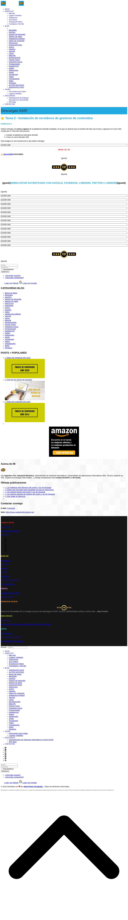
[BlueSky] (5, 552)
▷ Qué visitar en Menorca (15, 496)
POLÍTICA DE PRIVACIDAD (12, 641)
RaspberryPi (14, 66)
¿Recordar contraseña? (14, 278)
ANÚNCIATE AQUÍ (16, 87)
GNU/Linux (13, 43)
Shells (11, 72)
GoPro (11, 47)
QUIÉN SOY (9, 11)
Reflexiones (13, 70)
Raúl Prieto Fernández (33, 787)
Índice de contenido (16, 41)
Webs (11, 81)
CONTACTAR (10, 104)
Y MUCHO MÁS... (8, 584)
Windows (12, 83)
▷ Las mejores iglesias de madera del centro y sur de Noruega (30, 494)
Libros (11, 53)
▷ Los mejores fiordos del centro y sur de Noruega (25, 492)
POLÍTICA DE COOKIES (11, 637)
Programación (14, 64)
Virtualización (14, 79)
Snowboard (13, 75)
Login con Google (29, 283)
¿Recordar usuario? (13, 276)
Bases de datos (11, 293)
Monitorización (14, 58)
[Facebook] (5, 539)
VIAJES (7, 89)
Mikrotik (8, 320)
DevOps (12, 32)
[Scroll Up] (64, 918)
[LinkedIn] (5, 549)
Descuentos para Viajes (17, 91)
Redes (11, 68)
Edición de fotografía (17, 34)
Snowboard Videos (15, 22)
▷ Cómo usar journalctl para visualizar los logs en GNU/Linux (29, 490)
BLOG (7, 26)
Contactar (11, 508)
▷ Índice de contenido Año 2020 (17, 358)
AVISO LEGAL (6, 633)
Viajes (11, 77)
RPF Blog (12, 102)
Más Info (12, 13)
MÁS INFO (5, 535)
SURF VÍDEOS (7, 597)
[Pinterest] (5, 547)
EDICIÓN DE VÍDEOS (10, 580)
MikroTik (12, 56)
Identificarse (5, 271)
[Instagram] (5, 545)
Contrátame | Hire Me (16, 24)
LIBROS (4, 568)
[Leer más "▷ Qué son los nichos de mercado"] (25, 400)
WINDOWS (5, 576)
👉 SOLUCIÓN (7, 154)
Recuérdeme (8, 269)
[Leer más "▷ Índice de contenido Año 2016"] (25, 422)
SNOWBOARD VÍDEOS (10, 593)
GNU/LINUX (6, 561)
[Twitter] (5, 541)
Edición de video (15, 37)
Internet (12, 51)
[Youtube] (5, 543)
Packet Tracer (14, 60)
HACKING (5, 564)
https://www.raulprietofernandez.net (20, 512)
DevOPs (8, 297)
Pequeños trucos (15, 62)
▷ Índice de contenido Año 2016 (17, 402)
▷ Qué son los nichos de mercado (18, 380)
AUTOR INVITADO (16, 85)
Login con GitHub (11, 283)
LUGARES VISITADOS (10, 531)
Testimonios (13, 17)
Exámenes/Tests (15, 45)
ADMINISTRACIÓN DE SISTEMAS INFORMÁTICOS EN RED (26, 624)
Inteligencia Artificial (17, 39)
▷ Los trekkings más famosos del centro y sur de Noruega (28, 488)
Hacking (12, 49)
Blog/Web (13, 30)
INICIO (7, 9)
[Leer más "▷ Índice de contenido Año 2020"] (25, 378)
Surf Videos (13, 20)
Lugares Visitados (15, 15)
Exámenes (9, 306)
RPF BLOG (5, 620)
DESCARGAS (10, 96)
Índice (7, 312)
